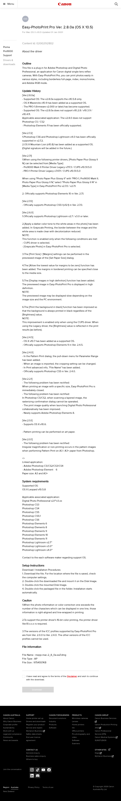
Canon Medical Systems (105, 737)
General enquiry (33, 753)
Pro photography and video (81, 735)
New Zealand (8, 791)
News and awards (10, 740)
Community (8, 737)
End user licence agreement (33, 739)
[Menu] (116, 4)
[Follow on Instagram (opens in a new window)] (32, 770)
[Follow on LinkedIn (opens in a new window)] (32, 776)
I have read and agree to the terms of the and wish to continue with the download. (62, 678)
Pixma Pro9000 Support (8, 51)
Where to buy (32, 759)
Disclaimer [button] (72, 676)
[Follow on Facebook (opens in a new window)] (49, 770)
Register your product (35, 724)
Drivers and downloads (36, 721)
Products (53, 724)
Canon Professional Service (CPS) (103, 732)
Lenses (75, 721)
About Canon (8, 718)
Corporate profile (10, 724)
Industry (52, 721)
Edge (97, 753)
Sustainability (8, 728)
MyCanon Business (34, 731)
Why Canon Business (12, 721)
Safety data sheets (34, 734)
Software (52, 728)
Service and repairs (34, 728)
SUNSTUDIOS (100, 740)
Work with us (8, 731)
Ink (73, 728)
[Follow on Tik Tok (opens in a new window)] (37, 770)
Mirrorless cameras (80, 718)
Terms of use (48, 787)
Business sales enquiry (36, 756)
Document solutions (57, 718)
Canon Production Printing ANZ (106, 726)
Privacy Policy (34, 787)
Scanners (76, 743)
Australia (14, 787)
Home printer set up (34, 718)
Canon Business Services (105, 718)
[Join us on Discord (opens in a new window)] (37, 776)
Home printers (78, 724)
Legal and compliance (12, 734)
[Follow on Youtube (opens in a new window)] (43, 770)
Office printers (78, 731)
